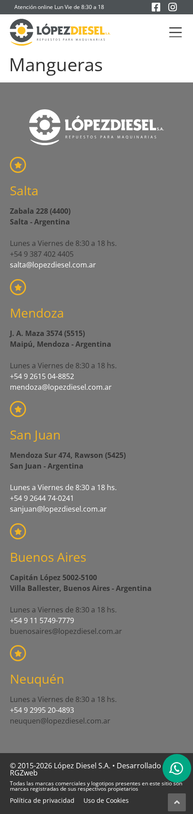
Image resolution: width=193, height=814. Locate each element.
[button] (176, 32)
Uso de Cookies (106, 800)
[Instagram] (173, 7)
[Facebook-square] (156, 7)
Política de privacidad (42, 800)
